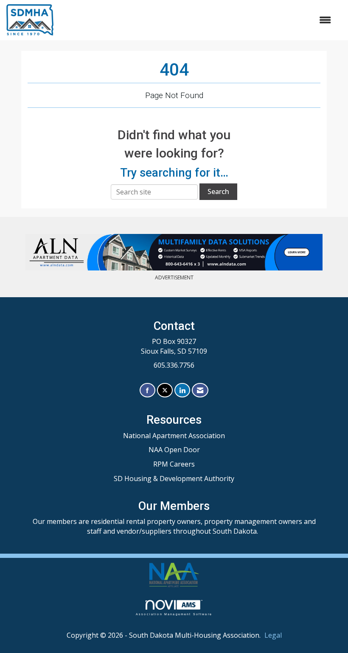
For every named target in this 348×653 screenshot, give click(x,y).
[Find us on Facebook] (147, 390)
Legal (273, 635)
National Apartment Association (174, 435)
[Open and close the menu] (196, 20)
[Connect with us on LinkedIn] (182, 390)
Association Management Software (174, 614)
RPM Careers (174, 464)
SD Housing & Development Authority (174, 478)
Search (218, 191)
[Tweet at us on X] (165, 390)
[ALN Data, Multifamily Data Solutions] (174, 252)
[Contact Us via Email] (200, 390)
